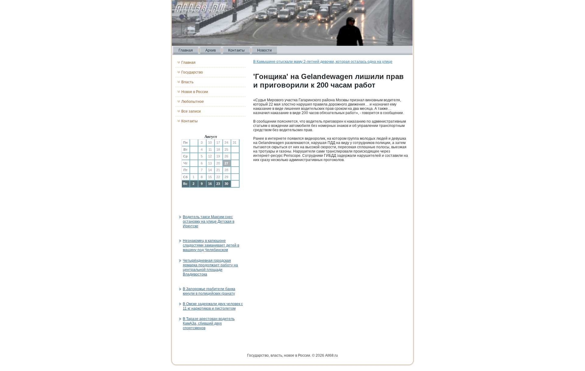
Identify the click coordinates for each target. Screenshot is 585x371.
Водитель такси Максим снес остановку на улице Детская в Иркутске (208, 221)
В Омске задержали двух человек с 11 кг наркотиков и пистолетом (213, 306)
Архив (210, 50)
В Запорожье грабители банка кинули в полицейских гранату (209, 291)
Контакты (236, 50)
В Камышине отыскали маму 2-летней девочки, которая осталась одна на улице (322, 61)
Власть (187, 82)
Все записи (191, 111)
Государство (192, 72)
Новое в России (194, 92)
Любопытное (192, 101)
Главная (186, 50)
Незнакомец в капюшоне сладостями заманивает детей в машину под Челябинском (211, 245)
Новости (264, 50)
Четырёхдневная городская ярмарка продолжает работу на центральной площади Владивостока (210, 267)
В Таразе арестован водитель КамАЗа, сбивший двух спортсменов (209, 323)
